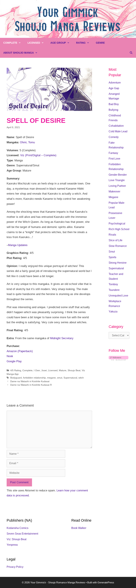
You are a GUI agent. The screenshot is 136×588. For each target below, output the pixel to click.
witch (81, 377)
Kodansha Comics (17, 528)
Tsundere (114, 290)
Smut (112, 251)
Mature (62, 370)
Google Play (14, 361)
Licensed (34, 42)
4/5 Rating (15, 370)
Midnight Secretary (61, 338)
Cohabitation (116, 125)
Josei (44, 370)
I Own (37, 370)
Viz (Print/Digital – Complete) (38, 155)
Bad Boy (114, 104)
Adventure (115, 82)
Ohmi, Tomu (27, 142)
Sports (112, 257)
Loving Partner (117, 185)
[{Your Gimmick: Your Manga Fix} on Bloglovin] (118, 359)
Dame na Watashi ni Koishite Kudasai (29, 381)
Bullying (113, 109)
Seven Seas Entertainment (22, 533)
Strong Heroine (118, 262)
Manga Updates (18, 245)
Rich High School (119, 229)
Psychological (117, 223)
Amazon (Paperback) (20, 351)
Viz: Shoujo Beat (16, 539)
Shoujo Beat (74, 370)
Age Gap (114, 88)
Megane (113, 197)
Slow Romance (118, 246)
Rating (81, 42)
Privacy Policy (15, 566)
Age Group (58, 42)
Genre (100, 42)
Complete (10, 42)
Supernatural (70, 377)
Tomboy (113, 284)
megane (51, 377)
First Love (114, 158)
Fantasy (113, 153)
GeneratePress (106, 582)
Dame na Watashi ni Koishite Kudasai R (31, 384)
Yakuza (113, 311)
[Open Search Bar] (131, 53)
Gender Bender (118, 174)
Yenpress (12, 544)
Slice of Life (115, 240)
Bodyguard (16, 377)
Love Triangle (117, 180)
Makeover (114, 191)
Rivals (112, 234)
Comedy (114, 137)
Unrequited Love (118, 295)
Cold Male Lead (118, 131)
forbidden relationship (34, 377)
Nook (10, 356)
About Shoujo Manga (18, 52)
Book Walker (78, 528)
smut (59, 377)
